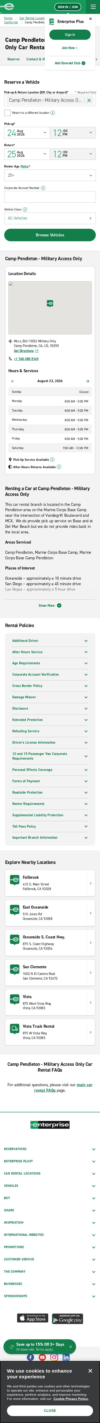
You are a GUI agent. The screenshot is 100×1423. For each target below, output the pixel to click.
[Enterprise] (7, 7)
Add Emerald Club (67, 63)
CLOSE (50, 1411)
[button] (93, 7)
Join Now (68, 48)
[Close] (90, 1371)
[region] (50, 1392)
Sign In (70, 34)
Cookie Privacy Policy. (71, 1399)
